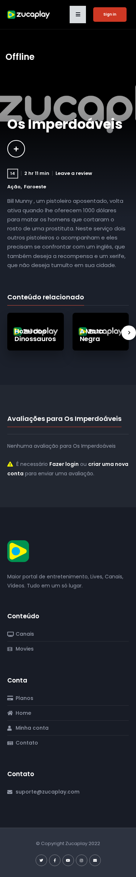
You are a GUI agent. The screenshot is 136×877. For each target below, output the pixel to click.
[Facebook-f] (55, 860)
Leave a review (73, 173)
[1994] (16, 148)
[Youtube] (68, 860)
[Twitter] (41, 860)
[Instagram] (81, 860)
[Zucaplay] (18, 550)
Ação (14, 186)
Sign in (109, 14)
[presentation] (128, 332)
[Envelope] (95, 860)
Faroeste (35, 186)
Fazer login (64, 464)
